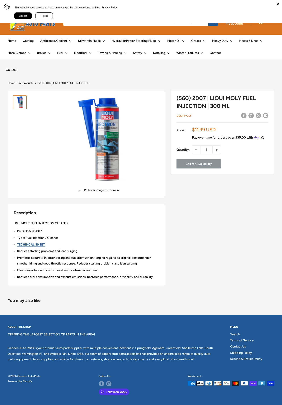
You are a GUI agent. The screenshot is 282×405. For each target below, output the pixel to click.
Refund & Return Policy (246, 359)
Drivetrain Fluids (89, 41)
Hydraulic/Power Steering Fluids (133, 41)
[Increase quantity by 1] (217, 150)
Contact (215, 53)
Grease (196, 41)
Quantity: (183, 149)
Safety (137, 53)
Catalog (28, 41)
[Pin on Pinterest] (251, 115)
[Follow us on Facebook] (101, 383)
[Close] (278, 4)
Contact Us (238, 346)
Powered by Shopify (20, 381)
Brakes (41, 53)
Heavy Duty (220, 41)
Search (235, 334)
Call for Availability (199, 164)
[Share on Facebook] (244, 115)
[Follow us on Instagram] (108, 383)
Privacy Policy (109, 7)
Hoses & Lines (248, 41)
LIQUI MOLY (183, 115)
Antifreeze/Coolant (53, 41)
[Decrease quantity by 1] (196, 150)
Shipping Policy (241, 353)
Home (12, 41)
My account (234, 23)
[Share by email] (265, 115)
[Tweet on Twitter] (258, 115)
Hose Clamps (17, 53)
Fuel (60, 53)
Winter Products (187, 53)
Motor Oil (173, 41)
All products (26, 83)
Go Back (11, 70)
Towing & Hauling (110, 53)
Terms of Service (242, 340)
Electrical (80, 53)
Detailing (159, 53)
